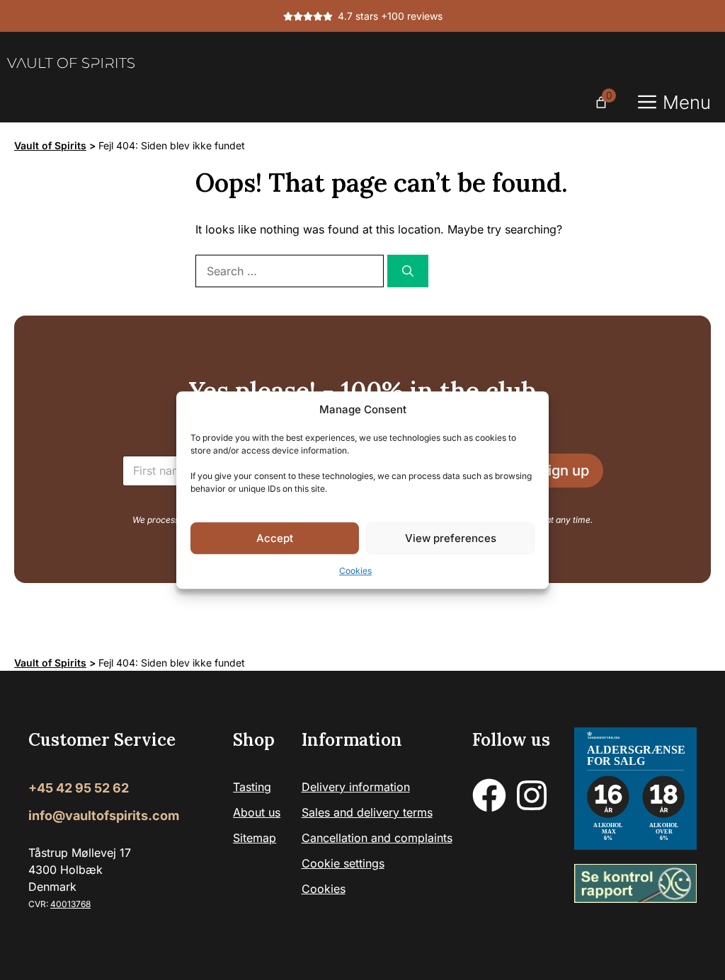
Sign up (564, 470)
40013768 (70, 904)
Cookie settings (343, 863)
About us (256, 812)
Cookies (355, 570)
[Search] (407, 271)
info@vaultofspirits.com (103, 815)
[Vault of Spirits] (71, 63)
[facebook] (489, 795)
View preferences (450, 538)
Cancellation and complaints (377, 838)
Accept (274, 538)
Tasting (252, 787)
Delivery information (356, 787)
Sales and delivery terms (367, 812)
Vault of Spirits (50, 145)
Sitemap (254, 838)
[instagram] (532, 795)
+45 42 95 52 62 (78, 787)
